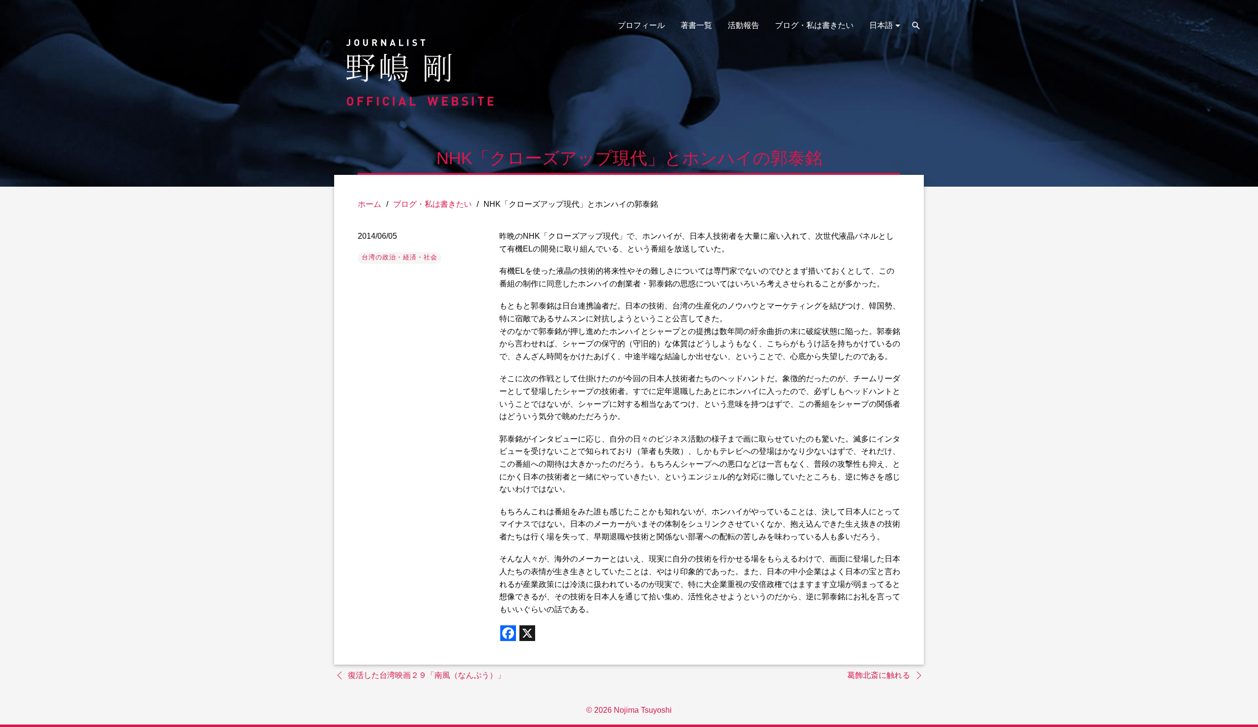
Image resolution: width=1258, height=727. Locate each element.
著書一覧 (696, 25)
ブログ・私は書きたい (814, 25)
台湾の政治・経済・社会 (399, 257)
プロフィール (641, 25)
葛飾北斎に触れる (878, 675)
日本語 (881, 25)
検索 (916, 25)
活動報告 (743, 25)
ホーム (369, 204)
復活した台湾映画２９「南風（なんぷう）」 (426, 675)
